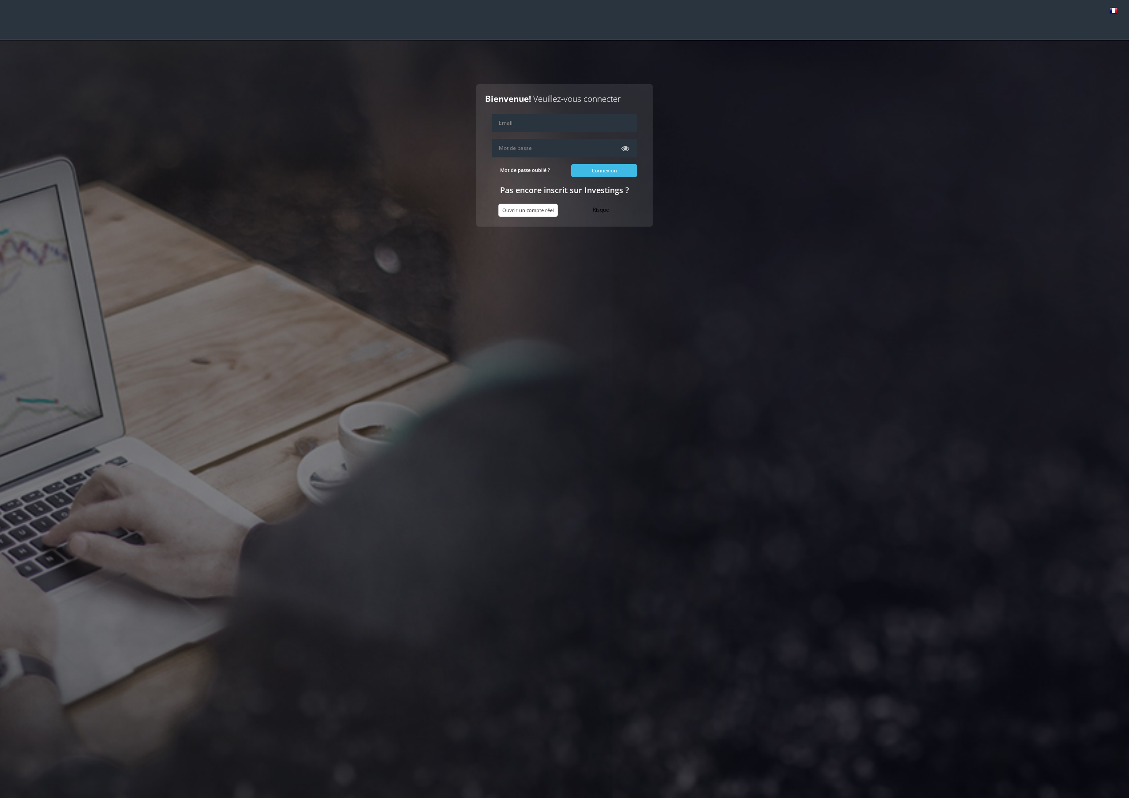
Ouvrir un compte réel (528, 210)
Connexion (604, 170)
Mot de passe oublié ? (525, 170)
